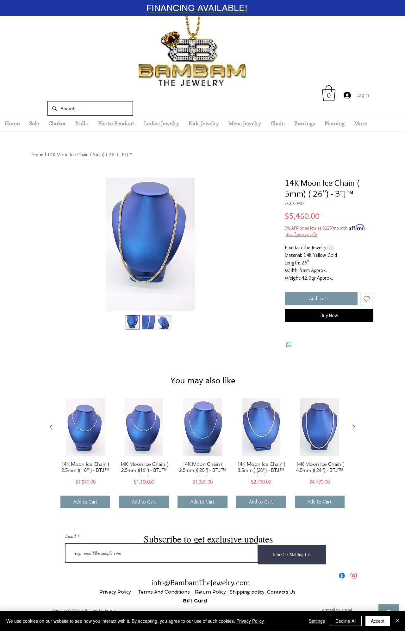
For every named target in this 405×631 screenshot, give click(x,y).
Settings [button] (317, 621)
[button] (328, 93)
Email (70, 536)
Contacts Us (281, 592)
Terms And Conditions (164, 592)
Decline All (345, 621)
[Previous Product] (51, 427)
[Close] (397, 621)
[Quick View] (85, 427)
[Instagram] (354, 576)
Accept (377, 621)
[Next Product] (354, 427)
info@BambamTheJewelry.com (201, 582)
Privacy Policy (115, 592)
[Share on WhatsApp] (289, 344)
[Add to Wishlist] (366, 298)
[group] (202, 453)
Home (37, 155)
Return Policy (211, 592)
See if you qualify (301, 234)
